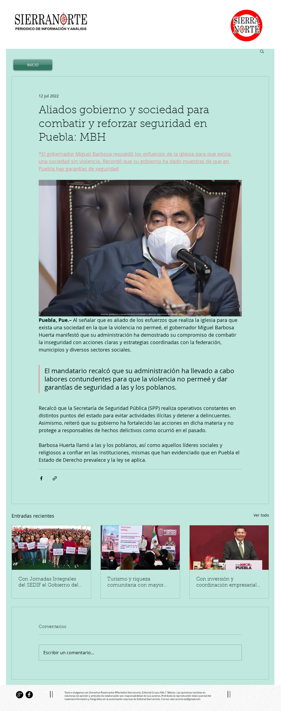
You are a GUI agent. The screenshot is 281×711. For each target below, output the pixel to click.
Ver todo (261, 515)
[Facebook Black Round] (29, 694)
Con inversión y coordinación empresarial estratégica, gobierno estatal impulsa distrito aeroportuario (229, 582)
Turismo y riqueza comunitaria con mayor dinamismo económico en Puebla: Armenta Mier (138, 582)
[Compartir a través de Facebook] (41, 478)
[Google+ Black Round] (19, 694)
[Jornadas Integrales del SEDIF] (51, 547)
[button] (262, 51)
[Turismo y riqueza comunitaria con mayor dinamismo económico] (140, 547)
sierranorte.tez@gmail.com (185, 699)
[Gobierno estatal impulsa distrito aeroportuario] (229, 547)
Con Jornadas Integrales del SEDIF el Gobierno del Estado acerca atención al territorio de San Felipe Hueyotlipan (48, 582)
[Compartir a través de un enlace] (54, 478)
